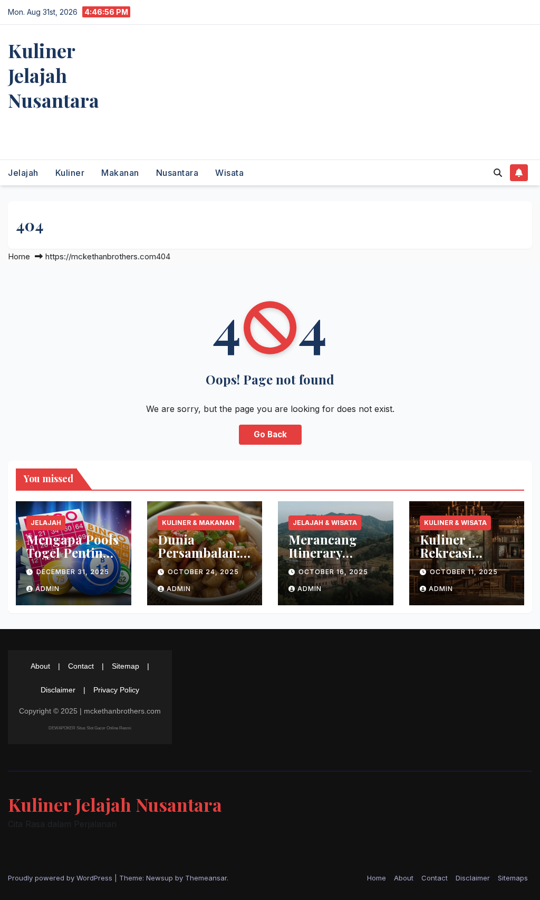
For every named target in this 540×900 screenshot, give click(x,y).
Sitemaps (513, 878)
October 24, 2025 (203, 572)
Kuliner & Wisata (455, 523)
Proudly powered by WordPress (61, 878)
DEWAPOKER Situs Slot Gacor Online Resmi (90, 728)
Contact (81, 666)
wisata (229, 172)
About (40, 666)
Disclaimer (58, 690)
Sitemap (125, 666)
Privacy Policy (116, 690)
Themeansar (206, 878)
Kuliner (70, 172)
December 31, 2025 (72, 572)
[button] (498, 172)
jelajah (23, 172)
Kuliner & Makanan (198, 523)
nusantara (177, 172)
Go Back (270, 434)
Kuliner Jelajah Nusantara (53, 75)
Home (19, 256)
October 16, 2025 (333, 572)
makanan (120, 172)
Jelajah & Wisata (325, 523)
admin (47, 589)
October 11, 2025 (464, 572)
